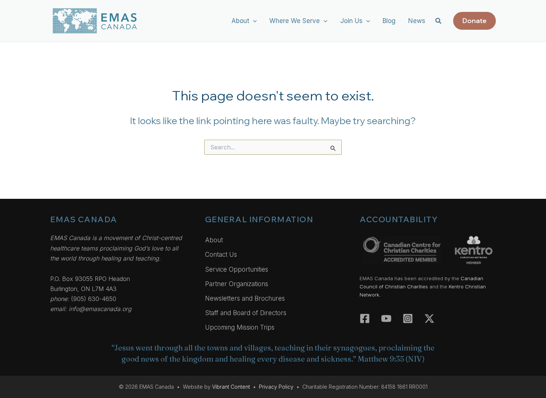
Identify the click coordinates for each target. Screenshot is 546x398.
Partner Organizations (236, 284)
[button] (253, 21)
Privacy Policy (276, 387)
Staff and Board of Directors (245, 313)
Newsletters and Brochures (245, 298)
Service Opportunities (236, 269)
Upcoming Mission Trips (239, 327)
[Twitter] (429, 318)
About (214, 240)
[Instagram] (408, 318)
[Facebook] (365, 318)
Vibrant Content (231, 387)
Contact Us (221, 254)
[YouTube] (386, 318)
